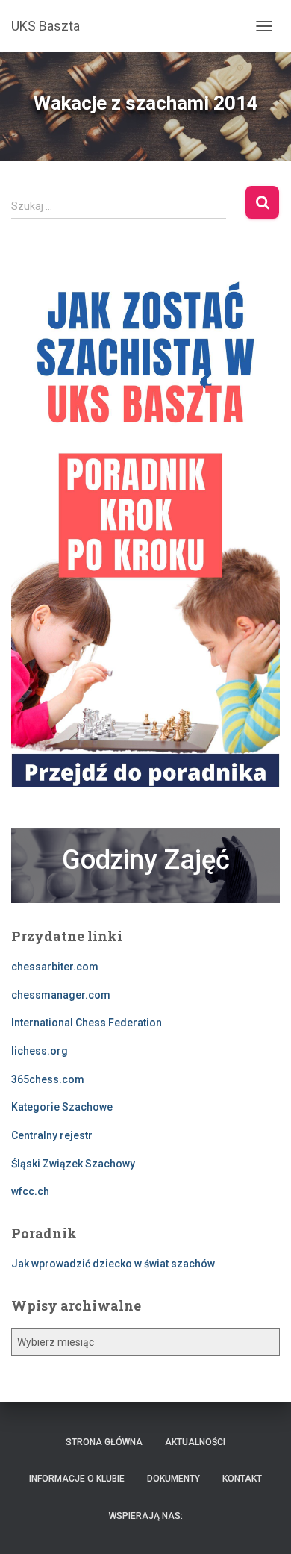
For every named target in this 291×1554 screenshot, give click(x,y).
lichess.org (39, 1051)
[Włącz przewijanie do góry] (261, 1524)
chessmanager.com (60, 995)
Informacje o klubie (77, 1478)
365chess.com (47, 1079)
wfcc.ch (30, 1191)
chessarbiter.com (54, 967)
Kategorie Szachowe (62, 1107)
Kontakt (242, 1478)
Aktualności (195, 1442)
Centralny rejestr (52, 1135)
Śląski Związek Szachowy (73, 1164)
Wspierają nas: (146, 1516)
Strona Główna (104, 1442)
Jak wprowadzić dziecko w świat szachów (113, 1264)
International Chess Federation (86, 1023)
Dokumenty (173, 1478)
